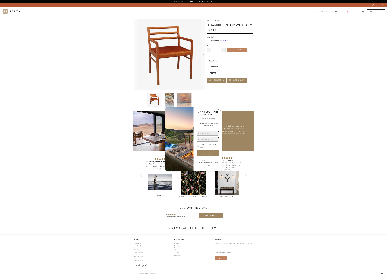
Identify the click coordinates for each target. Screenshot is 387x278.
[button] (321, 11)
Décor (176, 248)
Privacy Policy (138, 260)
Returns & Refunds (139, 252)
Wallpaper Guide (139, 256)
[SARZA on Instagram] (142, 265)
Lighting (176, 246)
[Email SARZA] (135, 265)
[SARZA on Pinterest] (146, 265)
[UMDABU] (163, 131)
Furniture (177, 243)
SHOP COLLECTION (216, 80)
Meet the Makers (139, 246)
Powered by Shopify (149, 273)
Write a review (211, 216)
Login (376, 5)
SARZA (141, 273)
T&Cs (135, 258)
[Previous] (135, 54)
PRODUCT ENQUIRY (236, 80)
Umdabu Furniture (213, 20)
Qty (208, 45)
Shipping (136, 250)
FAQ (135, 254)
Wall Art (176, 250)
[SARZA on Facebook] (139, 265)
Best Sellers (177, 255)
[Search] (382, 11)
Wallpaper (177, 252)
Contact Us (137, 243)
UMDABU (208, 121)
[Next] (203, 54)
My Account (137, 248)
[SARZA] (11, 11)
